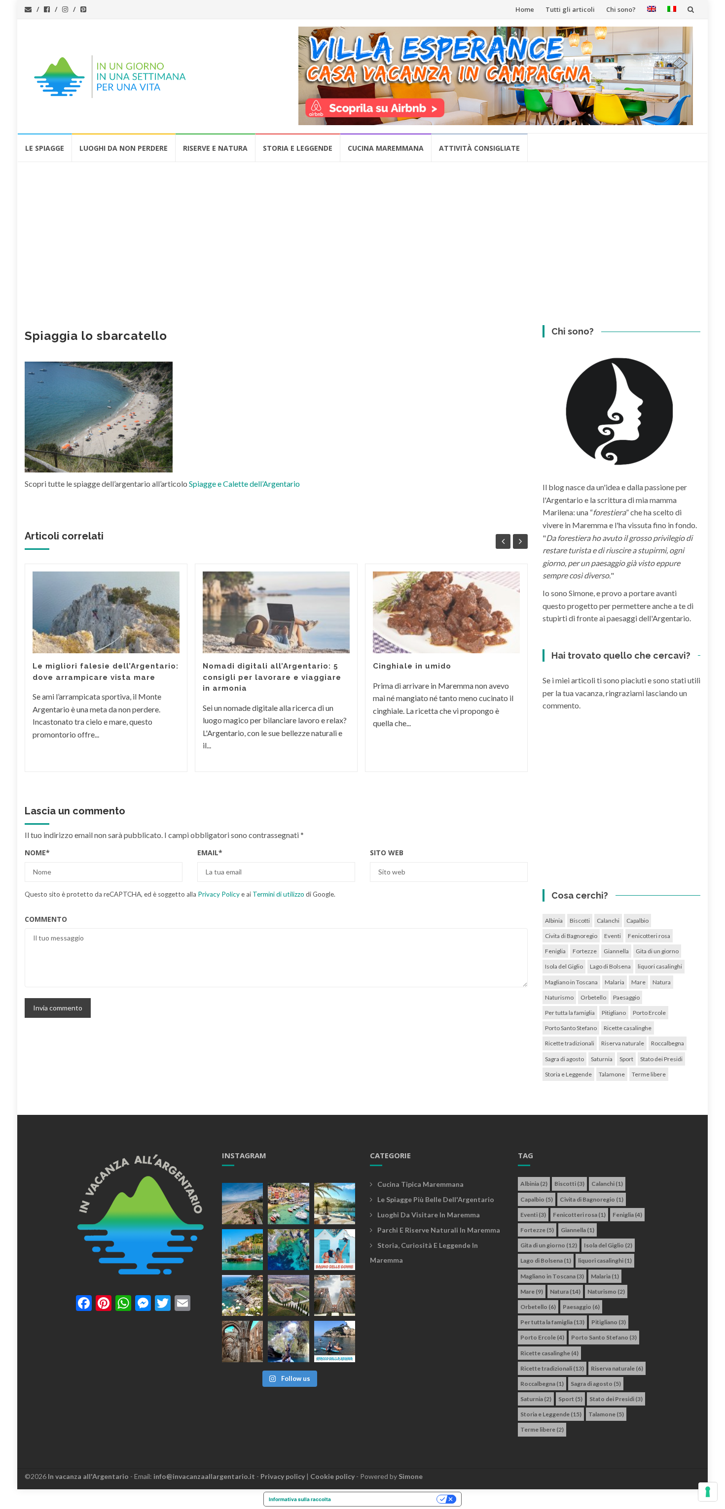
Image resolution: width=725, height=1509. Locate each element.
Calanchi (608, 920)
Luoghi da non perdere (123, 148)
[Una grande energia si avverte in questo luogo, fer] (242, 1341)
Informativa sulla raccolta (300, 1499)
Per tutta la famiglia (570, 1012)
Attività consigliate (479, 148)
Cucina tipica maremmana (420, 1184)
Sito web (386, 852)
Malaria (614, 982)
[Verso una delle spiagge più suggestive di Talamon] (242, 1295)
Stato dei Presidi (661, 1059)
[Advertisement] (362, 236)
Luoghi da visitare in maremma (428, 1214)
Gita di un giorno (657, 951)
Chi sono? (621, 9)
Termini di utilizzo (278, 894)
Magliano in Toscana (571, 982)
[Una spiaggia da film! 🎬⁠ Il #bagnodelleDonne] (288, 1249)
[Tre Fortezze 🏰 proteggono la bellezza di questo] (242, 1249)
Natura (661, 982)
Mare (638, 982)
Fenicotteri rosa (649, 935)
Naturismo (559, 997)
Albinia (554, 920)
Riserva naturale (622, 1043)
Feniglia (555, 951)
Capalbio (637, 920)
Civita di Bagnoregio (571, 935)
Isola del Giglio (564, 966)
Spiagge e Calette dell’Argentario (244, 483)
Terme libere (649, 1074)
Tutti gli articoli (570, 9)
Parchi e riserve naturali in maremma (438, 1230)
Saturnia (602, 1059)
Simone (411, 1476)
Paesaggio (626, 997)
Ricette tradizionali (569, 1043)
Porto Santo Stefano (571, 1028)
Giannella (616, 951)
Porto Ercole (649, 1012)
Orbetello (593, 997)
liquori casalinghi (660, 966)
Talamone (612, 1074)
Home (524, 9)
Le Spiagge (44, 148)
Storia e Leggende (297, 148)
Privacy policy (282, 1476)
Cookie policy (332, 1476)
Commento (46, 919)
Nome (37, 852)
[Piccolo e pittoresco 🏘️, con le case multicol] (288, 1203)
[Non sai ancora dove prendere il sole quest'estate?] (334, 1249)
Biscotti (580, 920)
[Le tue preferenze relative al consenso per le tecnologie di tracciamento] (707, 1491)
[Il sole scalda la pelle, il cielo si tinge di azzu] (242, 1203)
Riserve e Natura (215, 148)
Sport (626, 1059)
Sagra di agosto (564, 1059)
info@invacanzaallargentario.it (204, 1476)
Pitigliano (614, 1012)
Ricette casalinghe (628, 1028)
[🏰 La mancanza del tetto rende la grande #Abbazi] (334, 1295)
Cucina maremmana (386, 148)
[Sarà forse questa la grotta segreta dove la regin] (288, 1341)
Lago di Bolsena (610, 966)
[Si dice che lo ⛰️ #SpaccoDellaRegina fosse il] (334, 1341)
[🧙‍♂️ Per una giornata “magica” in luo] (288, 1295)
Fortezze (585, 951)
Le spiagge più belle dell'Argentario (435, 1199)
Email (209, 852)
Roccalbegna (667, 1043)
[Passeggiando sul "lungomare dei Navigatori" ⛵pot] (334, 1203)
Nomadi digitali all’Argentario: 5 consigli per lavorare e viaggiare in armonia (272, 677)
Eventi (612, 935)
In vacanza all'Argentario (88, 1476)
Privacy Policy (219, 894)
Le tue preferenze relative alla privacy (387, 1499)
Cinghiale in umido (412, 666)
